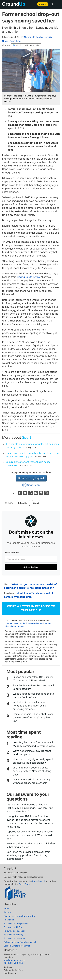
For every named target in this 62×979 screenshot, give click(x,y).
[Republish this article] (46, 494)
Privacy (7, 912)
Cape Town (15, 41)
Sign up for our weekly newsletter (19, 916)
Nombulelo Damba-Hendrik (38, 37)
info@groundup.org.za (14, 960)
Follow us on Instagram (14, 938)
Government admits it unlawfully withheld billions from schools (31, 781)
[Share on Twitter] (25, 494)
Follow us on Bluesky (13, 934)
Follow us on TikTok (13, 927)
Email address (12, 552)
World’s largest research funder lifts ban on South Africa (33, 695)
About (7, 908)
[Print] (41, 494)
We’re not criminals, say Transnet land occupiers (32, 752)
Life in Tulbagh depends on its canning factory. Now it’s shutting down (32, 771)
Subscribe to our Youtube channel (20, 942)
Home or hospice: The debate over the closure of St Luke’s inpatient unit (33, 718)
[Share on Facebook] (20, 494)
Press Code (24, 884)
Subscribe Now (31, 567)
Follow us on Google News (16, 923)
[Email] (36, 494)
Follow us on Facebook (14, 931)
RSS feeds (9, 919)
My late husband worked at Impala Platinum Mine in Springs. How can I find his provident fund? (29, 808)
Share (7, 45)
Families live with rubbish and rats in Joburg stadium (34, 687)
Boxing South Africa (28, 277)
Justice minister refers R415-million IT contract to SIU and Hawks (33, 679)
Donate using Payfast (31, 478)
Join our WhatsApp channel (17, 946)
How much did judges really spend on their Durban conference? (33, 761)
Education (23, 503)
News (5, 41)
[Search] (52, 4)
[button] (58, 4)
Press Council (38, 881)
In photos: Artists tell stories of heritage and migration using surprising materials (30, 706)
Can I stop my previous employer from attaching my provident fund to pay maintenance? (28, 855)
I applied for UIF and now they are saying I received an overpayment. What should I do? (30, 835)
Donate (42, 4)
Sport (26, 437)
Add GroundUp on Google (27, 45)
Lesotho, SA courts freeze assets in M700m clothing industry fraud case (34, 744)
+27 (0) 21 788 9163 (13, 963)
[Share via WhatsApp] (30, 494)
